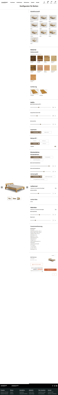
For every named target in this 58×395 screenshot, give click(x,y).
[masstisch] (4, 386)
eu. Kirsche (32, 80)
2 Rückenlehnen (36, 157)
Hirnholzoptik (35, 132)
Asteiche (32, 71)
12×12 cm (44, 140)
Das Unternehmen (41, 393)
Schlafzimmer (19, 2)
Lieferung (40, 270)
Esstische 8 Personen (4, 393)
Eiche (45, 61)
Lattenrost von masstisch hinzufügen (37, 188)
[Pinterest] (56, 385)
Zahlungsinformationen (23, 393)
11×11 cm (34, 140)
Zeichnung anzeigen (37, 264)
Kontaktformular (50, 392)
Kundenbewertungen (41, 392)
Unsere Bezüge (31, 393)
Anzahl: (53, 255)
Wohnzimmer (26, 2)
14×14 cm (44, 143)
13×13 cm (35, 143)
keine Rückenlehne (36, 159)
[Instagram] (54, 385)
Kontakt (37, 2)
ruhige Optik (46, 132)
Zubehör (32, 2)
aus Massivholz (36, 176)
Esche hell (53, 71)
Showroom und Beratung (52, 393)
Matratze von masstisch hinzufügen (37, 209)
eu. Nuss (38, 61)
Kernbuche (39, 71)
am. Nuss (32, 61)
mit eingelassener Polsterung (38, 179)
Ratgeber (11, 392)
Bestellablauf (22, 392)
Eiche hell (52, 61)
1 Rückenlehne (47, 157)
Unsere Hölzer (31, 392)
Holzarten (12, 393)
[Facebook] (52, 385)
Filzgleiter (32, 146)
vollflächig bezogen (48, 176)
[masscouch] (15, 386)
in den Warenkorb (50, 269)
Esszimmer (12, 2)
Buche (45, 71)
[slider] (38, 107)
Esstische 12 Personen (4, 392)
